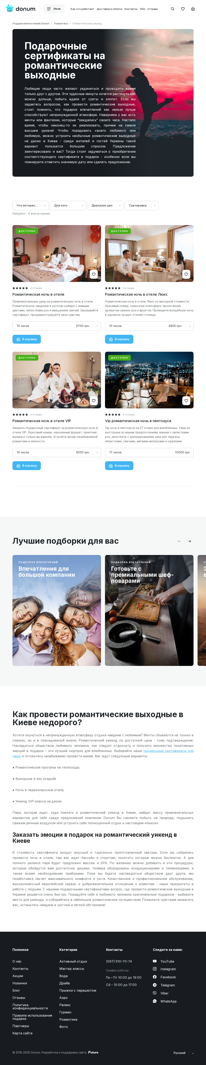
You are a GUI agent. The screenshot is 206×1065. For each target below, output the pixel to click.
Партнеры (20, 1025)
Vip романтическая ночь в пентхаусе (138, 421)
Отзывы (152, 8)
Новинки (19, 983)
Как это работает (82, 8)
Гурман (65, 1012)
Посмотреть (34, 653)
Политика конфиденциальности (30, 1006)
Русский (180, 1053)
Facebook (168, 977)
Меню (57, 8)
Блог (16, 990)
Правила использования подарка (32, 1017)
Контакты (131, 8)
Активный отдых (73, 961)
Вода (63, 975)
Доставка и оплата (109, 8)
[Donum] (20, 9)
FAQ (142, 8)
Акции (17, 975)
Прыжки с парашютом (77, 990)
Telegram (168, 985)
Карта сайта (22, 1033)
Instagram (168, 969)
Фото (63, 1026)
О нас (17, 961)
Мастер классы (71, 968)
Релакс (65, 1005)
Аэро (63, 997)
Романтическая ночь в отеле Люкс (136, 294)
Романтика (61, 23)
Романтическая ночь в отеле (38, 294)
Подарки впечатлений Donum (30, 23)
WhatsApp (169, 1001)
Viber (165, 993)
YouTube (167, 961)
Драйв (64, 983)
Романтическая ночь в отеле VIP (41, 421)
